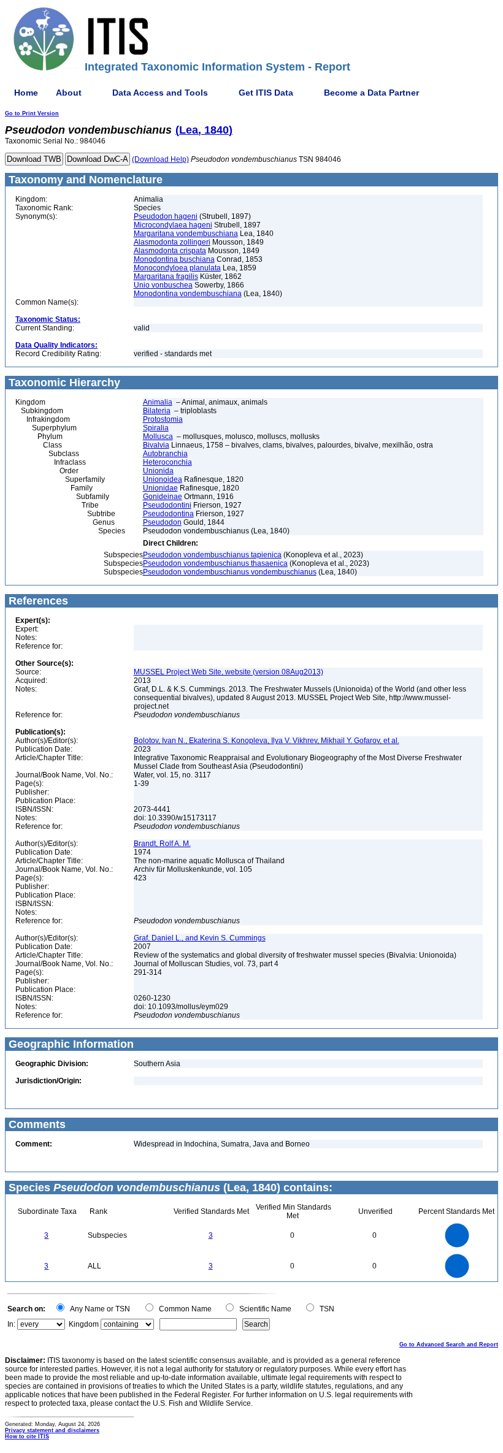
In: (11, 1324)
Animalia (157, 402)
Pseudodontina (168, 513)
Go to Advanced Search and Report (448, 1344)
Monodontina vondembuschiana (188, 293)
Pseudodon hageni (166, 216)
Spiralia (156, 428)
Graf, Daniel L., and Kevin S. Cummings (200, 938)
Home (26, 92)
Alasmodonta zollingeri (172, 242)
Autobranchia (165, 453)
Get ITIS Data (266, 92)
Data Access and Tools (160, 92)
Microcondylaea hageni (173, 225)
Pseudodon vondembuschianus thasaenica (215, 563)
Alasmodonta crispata (170, 250)
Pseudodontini (167, 505)
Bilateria (157, 410)
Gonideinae (162, 496)
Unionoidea (162, 479)
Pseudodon (162, 522)
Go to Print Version (32, 113)
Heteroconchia (167, 462)
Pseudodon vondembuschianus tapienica (212, 555)
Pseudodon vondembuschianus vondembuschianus (230, 572)
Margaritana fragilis (166, 276)
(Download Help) (160, 159)
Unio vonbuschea (163, 285)
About (69, 92)
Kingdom (84, 1324)
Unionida (158, 471)
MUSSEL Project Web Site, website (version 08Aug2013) (228, 672)
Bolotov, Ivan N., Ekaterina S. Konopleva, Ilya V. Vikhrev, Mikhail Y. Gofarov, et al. (266, 740)
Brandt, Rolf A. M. (162, 843)
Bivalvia (156, 445)
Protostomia (163, 419)
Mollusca (158, 436)
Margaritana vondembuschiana (186, 233)
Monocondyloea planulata (177, 268)
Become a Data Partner (371, 92)
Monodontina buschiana (174, 259)
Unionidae (160, 488)
